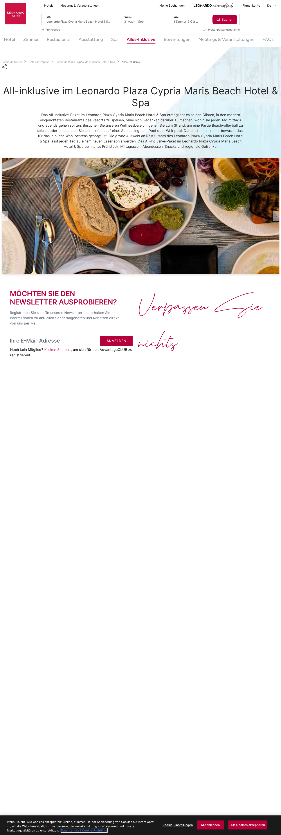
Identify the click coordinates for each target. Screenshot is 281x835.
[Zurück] (5, 216)
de (269, 5)
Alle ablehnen (210, 824)
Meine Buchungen (172, 5)
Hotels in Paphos (39, 62)
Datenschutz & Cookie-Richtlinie (84, 830)
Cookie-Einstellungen (177, 824)
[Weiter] (276, 216)
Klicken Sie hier (57, 349)
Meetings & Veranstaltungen (79, 5)
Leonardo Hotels (12, 62)
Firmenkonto (251, 5)
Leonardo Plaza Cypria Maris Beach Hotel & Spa (85, 62)
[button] (140, 216)
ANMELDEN (116, 341)
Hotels (48, 5)
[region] (140, 825)
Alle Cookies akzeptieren (248, 824)
